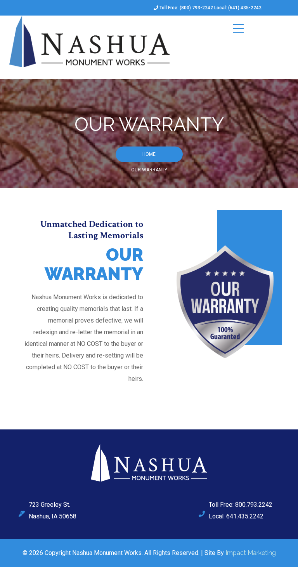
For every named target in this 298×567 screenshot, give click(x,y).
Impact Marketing (250, 553)
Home (149, 154)
